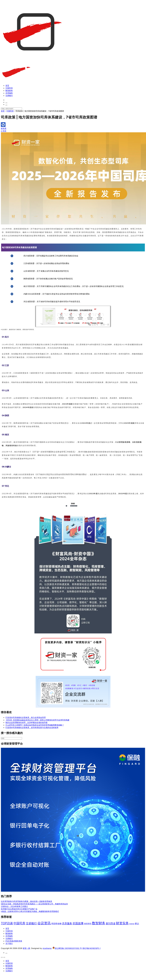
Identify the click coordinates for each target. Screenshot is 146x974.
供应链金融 (56, 923)
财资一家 (26, 948)
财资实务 (122, 923)
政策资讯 (87, 924)
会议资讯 (44, 923)
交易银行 (9, 95)
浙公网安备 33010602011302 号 (68, 948)
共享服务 (9, 93)
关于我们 (9, 943)
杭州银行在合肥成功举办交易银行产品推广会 (19, 909)
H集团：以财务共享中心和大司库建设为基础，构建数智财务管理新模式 (30, 911)
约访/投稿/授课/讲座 (13, 941)
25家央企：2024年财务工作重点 (14, 906)
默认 (137, 923)
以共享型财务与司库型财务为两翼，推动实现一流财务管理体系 (26, 901)
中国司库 (9, 88)
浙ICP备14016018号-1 (91, 948)
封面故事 (78, 923)
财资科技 (131, 924)
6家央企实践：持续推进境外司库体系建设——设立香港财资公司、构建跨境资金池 (34, 904)
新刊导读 (110, 923)
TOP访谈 (7, 923)
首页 (7, 85)
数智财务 (9, 90)
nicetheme (47, 948)
